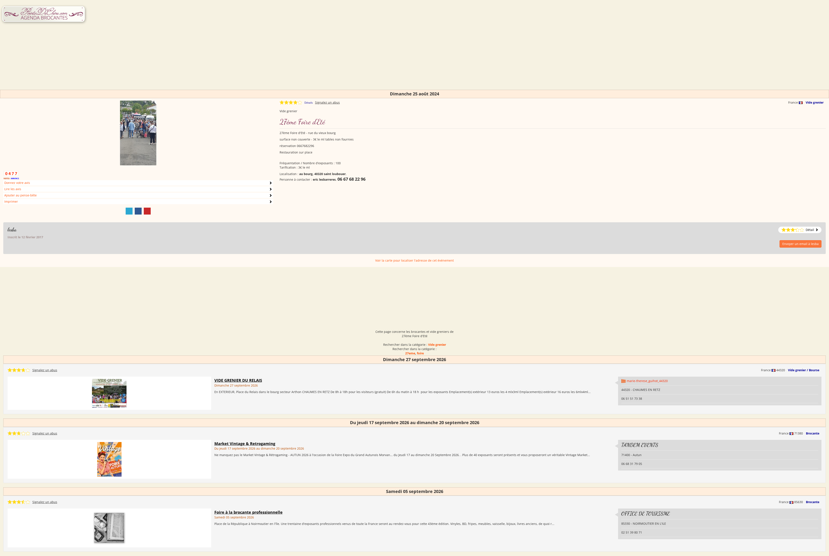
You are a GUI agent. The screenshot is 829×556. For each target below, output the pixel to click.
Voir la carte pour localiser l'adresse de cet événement (414, 260)
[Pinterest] (147, 211)
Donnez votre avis (17, 183)
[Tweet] (129, 211)
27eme (410, 353)
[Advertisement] (414, 59)
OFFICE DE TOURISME (645, 513)
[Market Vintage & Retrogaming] (109, 459)
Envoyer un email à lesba (800, 244)
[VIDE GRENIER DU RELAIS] (109, 393)
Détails (308, 102)
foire (420, 353)
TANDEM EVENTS (639, 445)
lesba (12, 229)
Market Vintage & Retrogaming (244, 443)
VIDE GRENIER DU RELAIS (238, 380)
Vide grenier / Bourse (803, 370)
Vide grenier (815, 102)
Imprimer (11, 201)
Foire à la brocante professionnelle (248, 512)
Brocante (812, 433)
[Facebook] (138, 211)
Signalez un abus (327, 102)
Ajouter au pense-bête (20, 195)
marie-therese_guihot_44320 (647, 381)
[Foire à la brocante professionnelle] (109, 528)
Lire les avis (12, 189)
